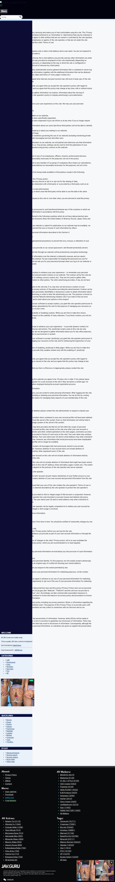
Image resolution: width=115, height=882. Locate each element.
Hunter (66, 798)
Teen (8, 740)
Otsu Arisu (12, 851)
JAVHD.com (18, 650)
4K (8, 673)
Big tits (9, 720)
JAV (8, 660)
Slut (65, 848)
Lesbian (9, 733)
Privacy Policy (11, 775)
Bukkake (10, 731)
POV (65, 851)
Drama (9, 724)
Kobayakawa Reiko (15, 848)
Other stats (11, 762)
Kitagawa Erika (14, 857)
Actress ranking (12, 757)
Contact (8, 784)
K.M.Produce (68, 793)
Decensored (11, 662)
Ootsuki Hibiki (14, 827)
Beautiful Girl (69, 836)
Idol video (10, 669)
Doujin (9, 722)
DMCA (7, 781)
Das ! (65, 807)
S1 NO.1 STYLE (69, 781)
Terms (8, 778)
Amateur (10, 667)
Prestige (67, 787)
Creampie (10, 737)
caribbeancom (69, 804)
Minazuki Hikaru (14, 839)
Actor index (11, 759)
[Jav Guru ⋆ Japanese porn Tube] (13, 2)
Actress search (12, 755)
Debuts (9, 726)
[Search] (20, 16)
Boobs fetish (69, 857)
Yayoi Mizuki (13, 830)
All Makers (64, 813)
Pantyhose (10, 729)
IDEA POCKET (69, 790)
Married (67, 833)
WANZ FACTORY (70, 810)
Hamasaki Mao (14, 836)
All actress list (11, 860)
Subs (8, 664)
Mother (9, 735)
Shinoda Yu (13, 824)
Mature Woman (70, 842)
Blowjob (67, 839)
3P (65, 854)
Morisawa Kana (14, 833)
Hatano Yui (13, 821)
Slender (67, 845)
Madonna (67, 778)
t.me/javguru (10, 800)
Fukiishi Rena (17, 645)
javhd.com (9, 797)
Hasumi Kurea (13, 845)
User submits (10, 792)
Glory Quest (68, 801)
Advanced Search (13, 753)
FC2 (8, 671)
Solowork (68, 821)
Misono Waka (13, 842)
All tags (63, 860)
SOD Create (68, 784)
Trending (10, 742)
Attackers (67, 796)
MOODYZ (67, 775)
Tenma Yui (12, 854)
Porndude (9, 794)
